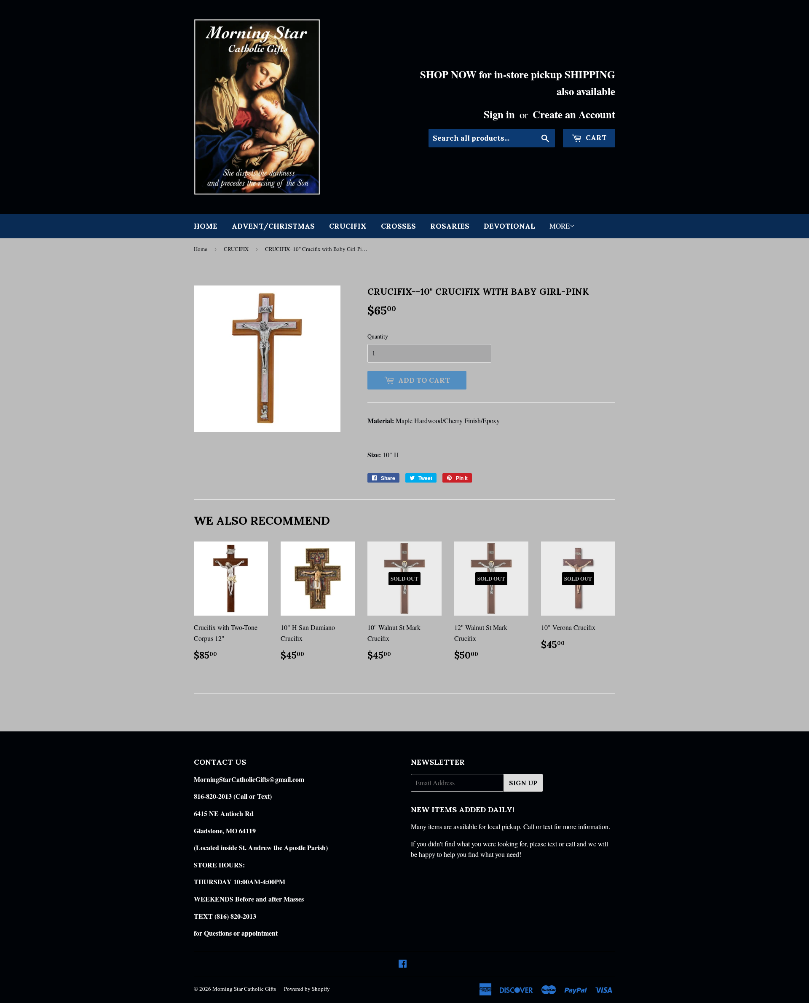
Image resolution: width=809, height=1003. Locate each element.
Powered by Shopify (307, 988)
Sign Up (523, 783)
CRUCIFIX (348, 226)
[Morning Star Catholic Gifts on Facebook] (402, 964)
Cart (595, 137)
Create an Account (574, 114)
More (559, 226)
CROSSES (398, 226)
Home (205, 226)
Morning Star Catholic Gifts (244, 988)
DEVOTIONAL (509, 226)
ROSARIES (449, 226)
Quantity (377, 336)
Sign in (499, 114)
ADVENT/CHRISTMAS (273, 226)
